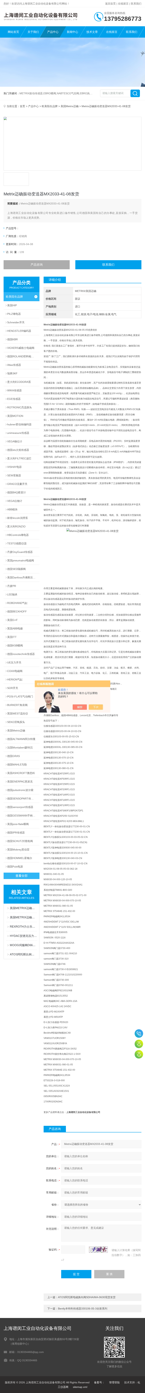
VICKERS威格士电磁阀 (20, 347)
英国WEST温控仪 (17, 713)
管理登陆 (114, 1382)
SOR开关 (12, 688)
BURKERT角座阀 (17, 705)
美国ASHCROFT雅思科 (21, 773)
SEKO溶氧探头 (16, 722)
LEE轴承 (12, 594)
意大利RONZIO (16, 526)
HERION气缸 (15, 679)
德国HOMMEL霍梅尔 (19, 858)
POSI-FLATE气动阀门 (20, 696)
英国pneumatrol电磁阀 (20, 560)
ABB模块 (12, 509)
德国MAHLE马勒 (17, 764)
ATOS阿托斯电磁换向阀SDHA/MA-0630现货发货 (87, 1297)
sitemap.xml (80, 1386)
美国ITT (12, 636)
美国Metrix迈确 (70, 106)
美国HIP (12, 305)
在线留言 (123, 3)
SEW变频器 (14, 475)
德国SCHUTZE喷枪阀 (20, 841)
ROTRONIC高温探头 (19, 407)
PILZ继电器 (14, 313)
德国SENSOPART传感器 (21, 798)
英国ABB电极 (15, 628)
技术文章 (92, 31)
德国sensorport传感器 (20, 807)
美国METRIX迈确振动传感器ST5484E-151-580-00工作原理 (23, 917)
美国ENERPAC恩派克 (20, 781)
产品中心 (53, 31)
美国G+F (12, 619)
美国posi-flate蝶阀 (18, 824)
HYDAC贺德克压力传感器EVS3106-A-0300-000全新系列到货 (23, 935)
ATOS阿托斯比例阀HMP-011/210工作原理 (23, 954)
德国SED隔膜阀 (16, 568)
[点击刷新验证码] (98, 1249)
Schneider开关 (16, 322)
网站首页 (13, 31)
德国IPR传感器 (16, 832)
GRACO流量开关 (17, 483)
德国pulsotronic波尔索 (20, 790)
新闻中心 (72, 31)
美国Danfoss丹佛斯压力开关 (23, 577)
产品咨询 (37, 264)
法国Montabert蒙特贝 (20, 747)
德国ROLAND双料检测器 (22, 356)
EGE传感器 (14, 398)
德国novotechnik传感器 (21, 653)
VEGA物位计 (14, 441)
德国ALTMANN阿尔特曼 (21, 739)
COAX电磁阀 (14, 671)
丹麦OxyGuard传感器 (20, 551)
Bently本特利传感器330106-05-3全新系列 (82, 1308)
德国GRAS (13, 756)
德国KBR (12, 339)
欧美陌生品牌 (50, 106)
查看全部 (21, 875)
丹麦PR (11, 585)
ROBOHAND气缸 (17, 602)
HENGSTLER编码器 (19, 330)
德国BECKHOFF (17, 611)
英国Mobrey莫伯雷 (18, 849)
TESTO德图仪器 (17, 543)
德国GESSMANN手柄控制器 (23, 815)
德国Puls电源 (15, 866)
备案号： (99, 1382)
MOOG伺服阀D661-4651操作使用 (23, 945)
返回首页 (110, 3)
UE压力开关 (14, 662)
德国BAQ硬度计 (16, 492)
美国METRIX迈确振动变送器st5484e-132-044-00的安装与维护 (23, 908)
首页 (22, 106)
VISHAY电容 (14, 466)
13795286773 (139, 1033)
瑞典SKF (12, 373)
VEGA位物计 (14, 500)
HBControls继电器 (18, 534)
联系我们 (136, 3)
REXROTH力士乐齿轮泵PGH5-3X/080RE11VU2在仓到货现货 (23, 926)
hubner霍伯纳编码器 (19, 424)
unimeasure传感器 (18, 432)
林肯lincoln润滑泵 (17, 517)
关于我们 (33, 31)
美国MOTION (15, 415)
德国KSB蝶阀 (15, 645)
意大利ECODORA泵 (19, 381)
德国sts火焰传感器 (18, 449)
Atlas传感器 (14, 364)
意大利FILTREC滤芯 (19, 458)
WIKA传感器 (14, 390)
